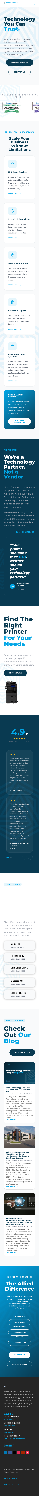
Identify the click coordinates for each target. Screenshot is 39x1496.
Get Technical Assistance (14, 1439)
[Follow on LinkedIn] (5, 1452)
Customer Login (19, 1364)
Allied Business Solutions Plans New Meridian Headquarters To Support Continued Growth (17, 1155)
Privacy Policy (11, 1478)
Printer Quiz (15, 673)
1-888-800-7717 (19, 1332)
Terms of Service (12, 1485)
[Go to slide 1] (7, 857)
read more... (12, 1120)
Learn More (13, 194)
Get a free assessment (19, 421)
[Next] (30, 857)
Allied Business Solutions (15, 1094)
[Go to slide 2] (10, 857)
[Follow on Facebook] (10, 1452)
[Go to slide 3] (11, 857)
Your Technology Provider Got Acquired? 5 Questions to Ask (19, 1090)
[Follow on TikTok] (27, 1452)
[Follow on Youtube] (23, 1452)
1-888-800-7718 (19, 1342)
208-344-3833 (19, 1322)
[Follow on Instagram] (18, 1452)
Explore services (19, 62)
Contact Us (19, 72)
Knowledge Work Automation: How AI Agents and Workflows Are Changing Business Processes (19, 1222)
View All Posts (22, 1052)
